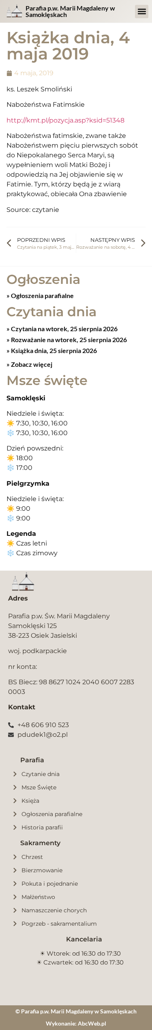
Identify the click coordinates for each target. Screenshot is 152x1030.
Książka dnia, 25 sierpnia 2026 (53, 350)
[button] (141, 11)
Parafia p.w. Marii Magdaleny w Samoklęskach (70, 11)
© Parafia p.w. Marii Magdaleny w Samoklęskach (76, 1011)
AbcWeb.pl (92, 1023)
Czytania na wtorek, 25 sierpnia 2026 (64, 328)
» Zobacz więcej (29, 364)
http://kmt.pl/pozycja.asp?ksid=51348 (65, 120)
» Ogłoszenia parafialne (40, 295)
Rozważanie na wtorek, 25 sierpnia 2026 (68, 339)
